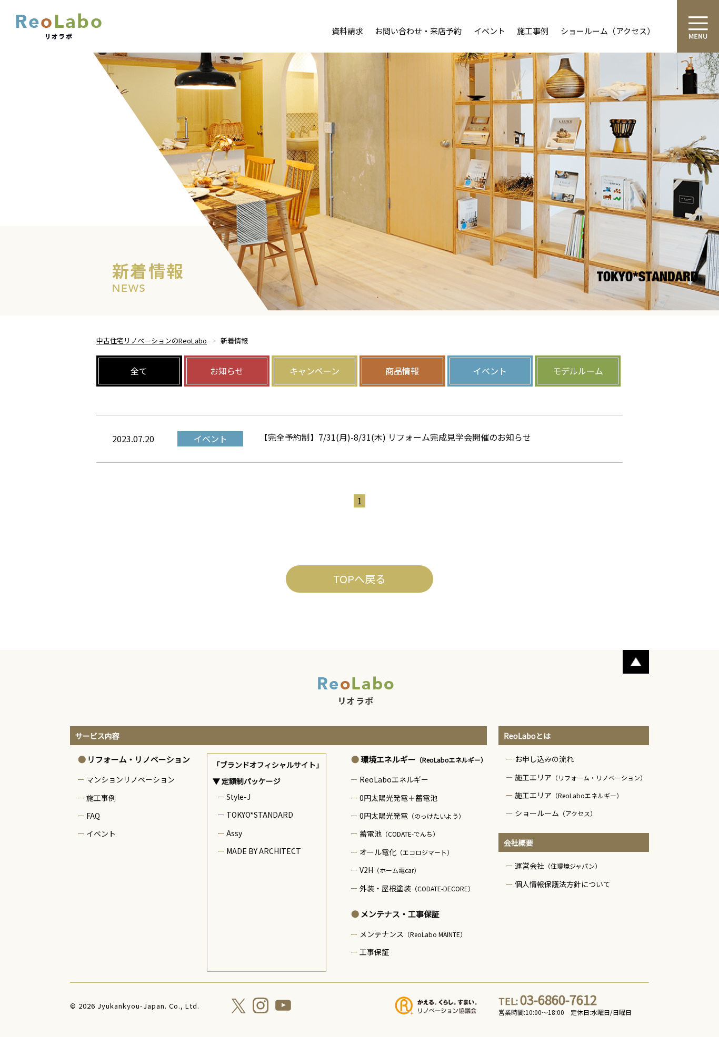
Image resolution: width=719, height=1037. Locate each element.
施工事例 (532, 30)
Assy (234, 833)
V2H (389, 870)
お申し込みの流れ (544, 759)
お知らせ (227, 370)
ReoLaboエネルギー (393, 779)
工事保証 (374, 952)
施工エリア (580, 777)
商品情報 (402, 370)
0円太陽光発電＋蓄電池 (398, 797)
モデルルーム (578, 370)
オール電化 (406, 852)
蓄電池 (399, 833)
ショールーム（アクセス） (608, 30)
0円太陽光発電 (412, 815)
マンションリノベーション (130, 779)
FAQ (93, 815)
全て (139, 370)
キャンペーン (314, 370)
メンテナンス (412, 934)
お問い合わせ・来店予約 (418, 30)
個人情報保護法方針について (563, 884)
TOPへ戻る (359, 578)
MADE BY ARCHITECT (263, 851)
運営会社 (558, 865)
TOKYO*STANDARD (259, 814)
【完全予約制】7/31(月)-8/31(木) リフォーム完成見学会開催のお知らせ (395, 437)
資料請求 (347, 30)
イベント (489, 30)
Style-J (238, 796)
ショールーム (555, 813)
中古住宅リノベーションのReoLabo (151, 340)
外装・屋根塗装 (416, 888)
